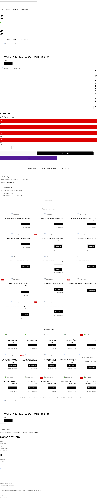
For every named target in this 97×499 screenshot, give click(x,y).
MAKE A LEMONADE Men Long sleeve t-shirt (68, 382)
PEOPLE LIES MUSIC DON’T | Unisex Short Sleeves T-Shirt (29, 360)
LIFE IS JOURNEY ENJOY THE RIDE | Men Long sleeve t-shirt (9, 360)
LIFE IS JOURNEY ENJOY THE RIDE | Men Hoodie (10, 339)
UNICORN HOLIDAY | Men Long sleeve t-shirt (48, 339)
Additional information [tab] (48, 169)
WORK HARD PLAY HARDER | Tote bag (86, 238)
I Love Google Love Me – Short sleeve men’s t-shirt (88, 382)
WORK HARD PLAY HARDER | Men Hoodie (53, 283)
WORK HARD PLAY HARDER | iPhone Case (19, 261)
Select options (25, 224)
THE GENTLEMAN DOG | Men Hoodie (30, 382)
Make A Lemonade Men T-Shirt (89, 339)
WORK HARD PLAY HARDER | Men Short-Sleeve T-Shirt (49, 306)
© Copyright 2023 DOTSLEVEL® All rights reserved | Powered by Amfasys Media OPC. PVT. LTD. (21, 490)
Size (1, 144)
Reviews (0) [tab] (65, 169)
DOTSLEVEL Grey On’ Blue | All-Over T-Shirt (88, 362)
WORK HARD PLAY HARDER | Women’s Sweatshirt (17, 218)
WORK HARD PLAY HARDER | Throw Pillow (19, 283)
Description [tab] (32, 169)
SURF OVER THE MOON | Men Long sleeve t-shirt (29, 339)
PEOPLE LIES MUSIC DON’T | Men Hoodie (10, 382)
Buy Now (28, 158)
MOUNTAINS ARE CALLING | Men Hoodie (68, 360)
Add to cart (65, 153)
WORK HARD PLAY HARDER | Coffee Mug (52, 238)
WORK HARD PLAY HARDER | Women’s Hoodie (18, 238)
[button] (25, 227)
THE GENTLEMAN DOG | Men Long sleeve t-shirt (69, 339)
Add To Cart (8, 63)
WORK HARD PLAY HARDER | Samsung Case (52, 218)
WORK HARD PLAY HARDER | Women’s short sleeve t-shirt (82, 284)
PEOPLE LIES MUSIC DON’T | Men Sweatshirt (49, 360)
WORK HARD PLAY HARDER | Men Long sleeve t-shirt (82, 218)
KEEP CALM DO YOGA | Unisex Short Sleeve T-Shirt (48, 382)
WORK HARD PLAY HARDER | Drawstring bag (52, 261)
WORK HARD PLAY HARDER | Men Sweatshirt (85, 261)
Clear (16, 147)
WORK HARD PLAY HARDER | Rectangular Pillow (18, 306)
